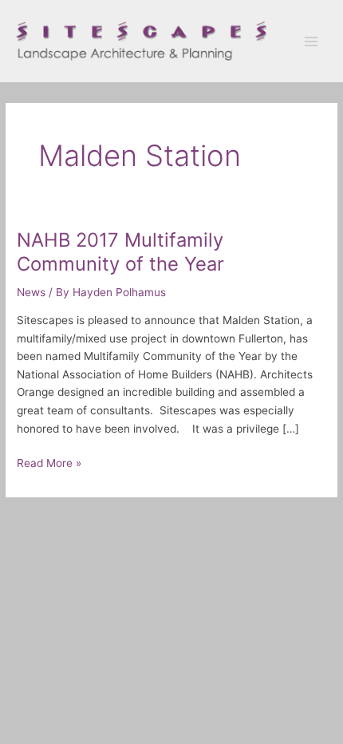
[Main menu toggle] (311, 41)
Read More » (49, 461)
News (31, 292)
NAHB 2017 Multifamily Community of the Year (120, 251)
